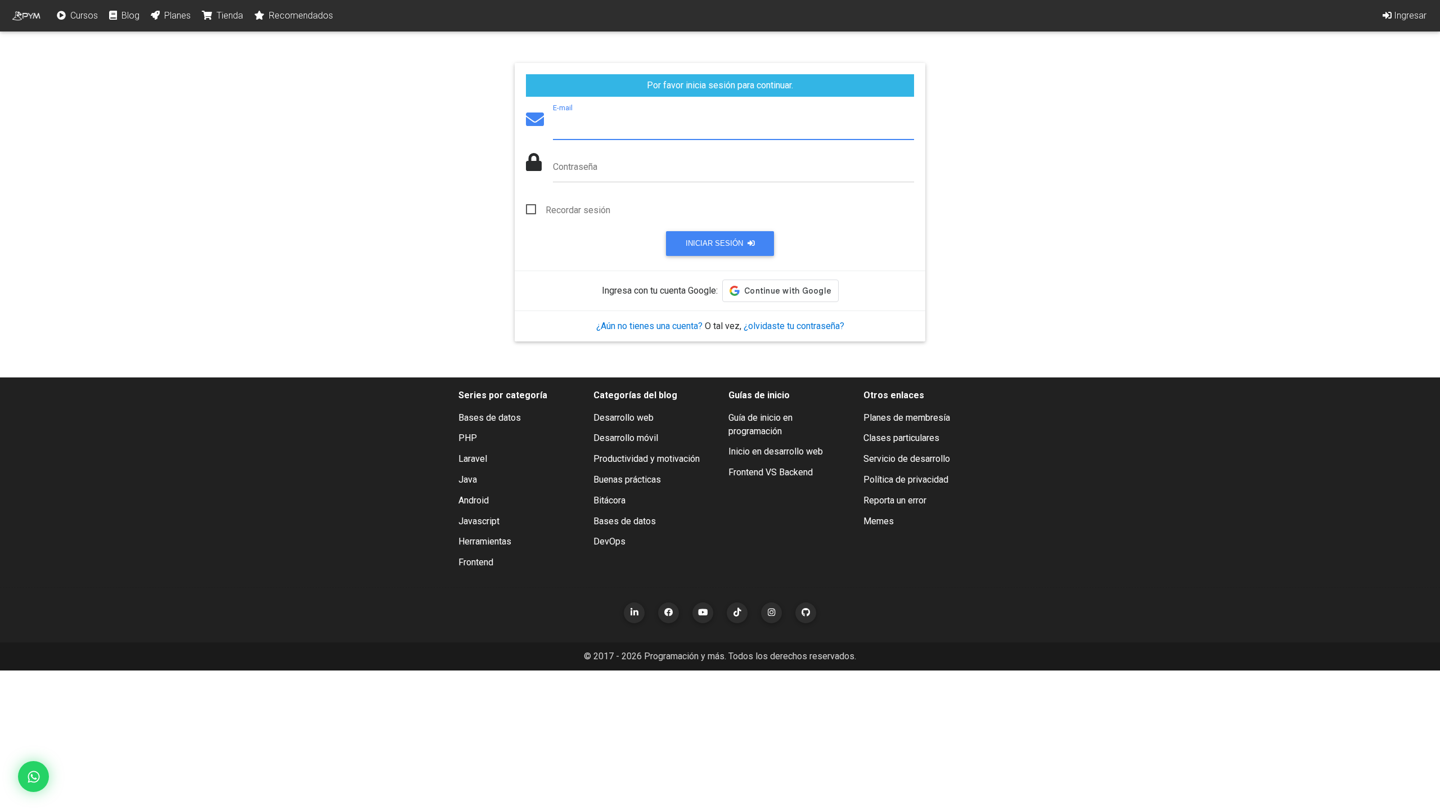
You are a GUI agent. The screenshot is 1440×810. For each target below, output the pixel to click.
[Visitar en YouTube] (702, 612)
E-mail (563, 108)
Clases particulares (901, 438)
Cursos (83, 15)
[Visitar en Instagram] (771, 612)
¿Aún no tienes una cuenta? (649, 326)
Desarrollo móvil (625, 438)
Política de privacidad (905, 479)
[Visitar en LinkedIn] (634, 612)
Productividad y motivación (646, 458)
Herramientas (484, 541)
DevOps (609, 541)
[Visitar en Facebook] (668, 612)
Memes (878, 521)
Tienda (228, 15)
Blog (129, 15)
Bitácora (609, 500)
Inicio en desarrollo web (775, 451)
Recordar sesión (578, 210)
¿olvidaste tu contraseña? (794, 326)
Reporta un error (894, 500)
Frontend (475, 562)
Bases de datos (489, 417)
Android (473, 500)
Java (467, 479)
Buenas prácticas (627, 479)
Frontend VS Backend (770, 472)
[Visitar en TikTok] (737, 612)
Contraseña (575, 166)
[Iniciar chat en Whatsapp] (33, 776)
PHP (467, 438)
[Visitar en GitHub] (805, 612)
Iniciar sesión (715, 243)
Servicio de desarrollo (906, 458)
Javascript (479, 521)
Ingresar (1409, 15)
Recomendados (300, 15)
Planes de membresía (906, 417)
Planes (176, 15)
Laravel (472, 458)
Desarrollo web (623, 417)
